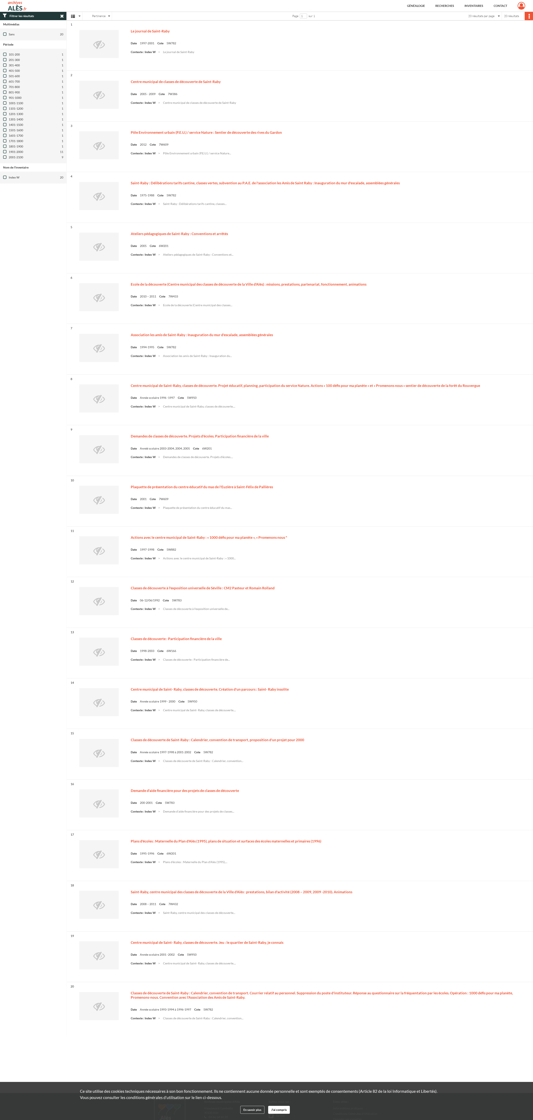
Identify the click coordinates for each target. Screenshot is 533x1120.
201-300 (14, 60)
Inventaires (474, 5)
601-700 (14, 81)
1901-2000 (16, 152)
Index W (14, 177)
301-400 (14, 65)
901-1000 (15, 97)
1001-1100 (16, 103)
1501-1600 (16, 130)
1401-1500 (16, 124)
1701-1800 (16, 141)
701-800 (14, 87)
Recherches (444, 5)
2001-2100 (16, 157)
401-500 (14, 70)
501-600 (14, 76)
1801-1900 (16, 146)
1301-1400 (16, 119)
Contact (500, 5)
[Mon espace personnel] (521, 6)
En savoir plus (252, 1109)
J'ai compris (279, 1109)
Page (295, 16)
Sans (12, 34)
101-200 (14, 54)
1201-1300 (16, 114)
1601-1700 (16, 135)
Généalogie (416, 5)
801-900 (14, 92)
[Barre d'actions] (529, 16)
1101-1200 (16, 108)
